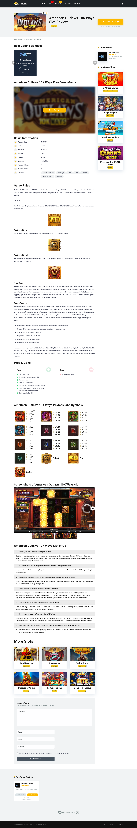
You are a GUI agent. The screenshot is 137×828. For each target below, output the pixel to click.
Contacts (44, 824)
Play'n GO (110, 140)
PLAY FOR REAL (109, 22)
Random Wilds (47, 176)
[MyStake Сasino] (102, 60)
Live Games (67, 3)
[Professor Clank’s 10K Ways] (110, 159)
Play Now (32, 794)
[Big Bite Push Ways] (82, 685)
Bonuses (77, 3)
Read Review (20, 794)
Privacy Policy (112, 824)
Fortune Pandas (54, 688)
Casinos (58, 3)
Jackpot (84, 173)
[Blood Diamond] (26, 661)
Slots (50, 3)
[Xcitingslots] (22, 3)
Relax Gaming (82, 666)
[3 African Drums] (110, 85)
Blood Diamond (26, 663)
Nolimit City (26, 666)
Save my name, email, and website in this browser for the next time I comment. (44, 753)
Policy (104, 824)
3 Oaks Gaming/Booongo (110, 91)
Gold (76, 173)
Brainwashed (54, 663)
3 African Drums (110, 88)
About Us (39, 824)
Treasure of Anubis (26, 688)
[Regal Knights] (110, 110)
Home (44, 3)
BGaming (26, 691)
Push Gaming (82, 691)
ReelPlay (54, 26)
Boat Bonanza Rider (110, 137)
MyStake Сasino (25, 60)
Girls (69, 173)
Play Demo (54, 110)
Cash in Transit (82, 663)
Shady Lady (54, 666)
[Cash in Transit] (82, 661)
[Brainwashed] (54, 661)
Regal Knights (110, 112)
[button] (93, 508)
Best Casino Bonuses (28, 45)
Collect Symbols (48, 173)
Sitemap (121, 824)
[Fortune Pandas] (54, 685)
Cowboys (61, 173)
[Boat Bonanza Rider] (110, 135)
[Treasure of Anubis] (26, 685)
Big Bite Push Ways (82, 688)
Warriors (59, 176)
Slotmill (54, 691)
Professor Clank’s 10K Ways (110, 163)
